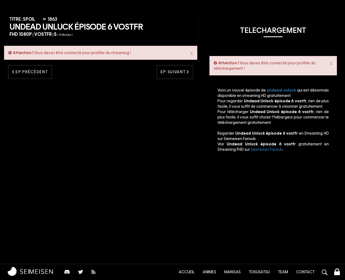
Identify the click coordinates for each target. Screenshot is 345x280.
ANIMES (209, 272)
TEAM (283, 272)
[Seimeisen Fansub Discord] (67, 273)
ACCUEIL (187, 272)
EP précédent (31, 71)
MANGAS (232, 272)
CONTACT (305, 272)
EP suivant (174, 71)
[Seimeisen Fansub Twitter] (80, 273)
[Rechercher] (325, 273)
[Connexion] (337, 273)
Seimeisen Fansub (267, 149)
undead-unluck (281, 90)
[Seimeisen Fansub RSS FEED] (94, 273)
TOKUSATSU (259, 272)
